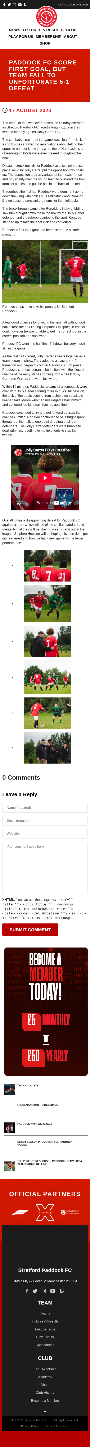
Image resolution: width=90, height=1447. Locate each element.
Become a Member (45, 1400)
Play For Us (45, 1337)
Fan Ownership (45, 1369)
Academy (45, 1377)
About (45, 1385)
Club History (45, 1392)
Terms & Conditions (57, 1426)
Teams (45, 1313)
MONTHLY (48, 1020)
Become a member (77, 5)
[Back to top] (45, 1411)
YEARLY (47, 1056)
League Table (45, 1329)
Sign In (62, 5)
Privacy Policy (30, 1426)
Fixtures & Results (45, 1321)
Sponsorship (45, 1345)
